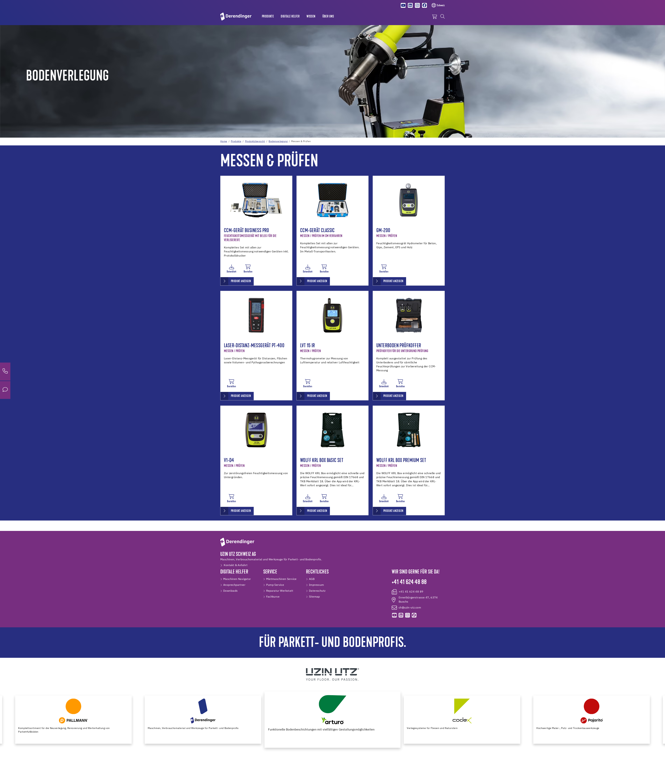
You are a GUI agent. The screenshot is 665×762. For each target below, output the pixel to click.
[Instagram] (417, 5)
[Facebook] (424, 5)
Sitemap (314, 596)
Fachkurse (273, 596)
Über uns (328, 16)
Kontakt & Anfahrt (235, 565)
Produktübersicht (255, 141)
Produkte (268, 16)
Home (223, 141)
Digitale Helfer (290, 16)
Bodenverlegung (278, 141)
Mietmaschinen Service (281, 579)
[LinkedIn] (410, 5)
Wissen (311, 16)
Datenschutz (317, 591)
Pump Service (275, 585)
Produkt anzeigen (241, 281)
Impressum (316, 585)
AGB (311, 579)
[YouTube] (403, 5)
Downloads (230, 591)
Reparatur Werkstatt (279, 591)
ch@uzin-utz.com (410, 607)
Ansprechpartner (234, 585)
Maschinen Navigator (237, 579)
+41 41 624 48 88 (409, 582)
